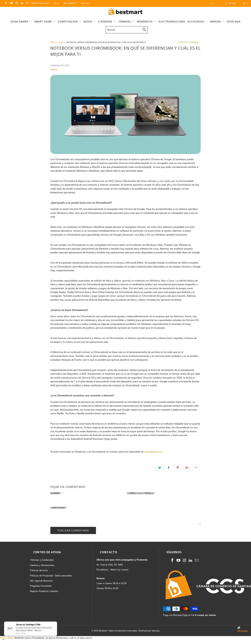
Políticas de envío (39, 570)
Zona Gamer (20, 21)
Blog (56, 3)
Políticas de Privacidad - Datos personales (51, 575)
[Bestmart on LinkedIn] (21, 3)
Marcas (215, 21)
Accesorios (196, 21)
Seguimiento (70, 3)
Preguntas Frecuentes (41, 586)
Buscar (85, 3)
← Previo (181, 42)
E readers (105, 21)
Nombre (56, 493)
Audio (88, 21)
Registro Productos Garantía (44, 591)
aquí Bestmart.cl (153, 451)
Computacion (68, 21)
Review (53, 69)
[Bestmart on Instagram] (16, 3)
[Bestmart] (125, 12)
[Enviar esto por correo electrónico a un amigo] (196, 467)
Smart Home (43, 21)
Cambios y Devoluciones (42, 565)
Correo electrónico (141, 493)
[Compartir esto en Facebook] (168, 467)
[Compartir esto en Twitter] (159, 467)
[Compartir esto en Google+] (187, 467)
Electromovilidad (171, 21)
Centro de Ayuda (40, 3)
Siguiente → (195, 42)
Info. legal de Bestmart (41, 581)
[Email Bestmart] (27, 3)
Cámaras (125, 21)
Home (3, 638)
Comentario (58, 508)
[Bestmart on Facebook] (5, 3)
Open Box (233, 21)
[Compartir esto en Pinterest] (178, 467)
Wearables (145, 21)
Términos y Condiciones (42, 560)
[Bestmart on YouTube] (11, 3)
